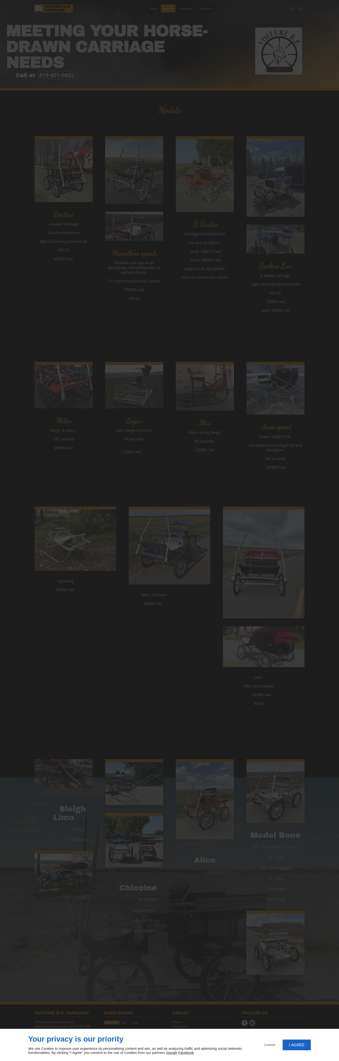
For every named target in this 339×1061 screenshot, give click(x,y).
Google (171, 1053)
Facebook (186, 1053)
